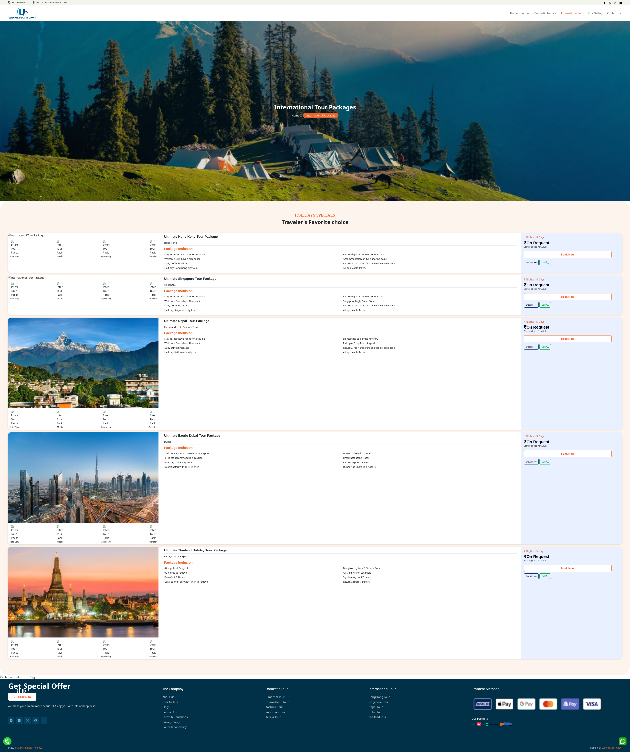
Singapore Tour (378, 702)
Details (530, 262)
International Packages (320, 115)
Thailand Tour (377, 717)
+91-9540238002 (20, 2)
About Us (168, 697)
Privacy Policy (171, 722)
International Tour (572, 13)
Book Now (567, 254)
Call (544, 262)
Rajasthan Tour (275, 712)
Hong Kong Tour (379, 697)
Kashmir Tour (274, 707)
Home (514, 13)
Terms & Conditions (175, 717)
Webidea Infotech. (612, 747)
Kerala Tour (273, 717)
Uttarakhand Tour (277, 702)
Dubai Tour (375, 712)
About (526, 13)
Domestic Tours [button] (544, 13)
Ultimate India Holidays (29, 747)
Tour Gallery (170, 702)
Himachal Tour (274, 697)
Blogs (165, 707)
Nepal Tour (375, 707)
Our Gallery (595, 13)
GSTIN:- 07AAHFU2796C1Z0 (51, 2)
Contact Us (614, 13)
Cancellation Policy (174, 727)
